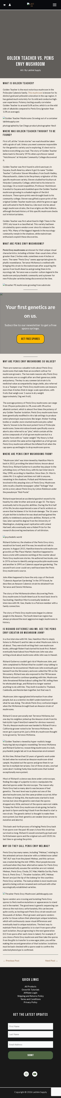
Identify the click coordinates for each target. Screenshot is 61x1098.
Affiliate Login (30, 992)
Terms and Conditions (30, 999)
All (21, 70)
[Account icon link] (10, 5)
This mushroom (35, 92)
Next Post (51, 960)
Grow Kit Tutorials (30, 989)
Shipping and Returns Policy (30, 996)
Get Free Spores (30, 339)
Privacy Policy (30, 1002)
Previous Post (11, 960)
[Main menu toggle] (54, 5)
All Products (30, 986)
